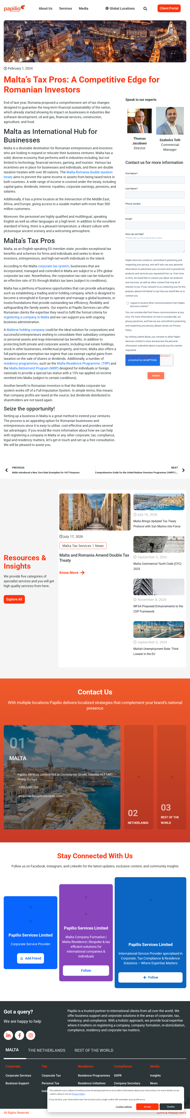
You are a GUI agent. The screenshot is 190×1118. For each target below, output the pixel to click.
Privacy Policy (78, 1094)
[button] (147, 8)
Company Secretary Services (127, 1085)
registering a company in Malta (26, 317)
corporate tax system (53, 266)
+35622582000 (29, 790)
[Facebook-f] (19, 1035)
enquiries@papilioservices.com (40, 806)
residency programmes (21, 363)
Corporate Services (18, 1075)
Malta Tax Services (76, 545)
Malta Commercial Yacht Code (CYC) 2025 (157, 566)
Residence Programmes (94, 1075)
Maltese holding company (26, 330)
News (99, 545)
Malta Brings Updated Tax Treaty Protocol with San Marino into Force (156, 523)
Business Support (17, 1083)
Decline (171, 1106)
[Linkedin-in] (8, 1035)
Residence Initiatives (92, 1083)
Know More (68, 572)
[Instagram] (30, 1035)
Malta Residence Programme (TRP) (83, 363)
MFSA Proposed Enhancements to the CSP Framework (158, 609)
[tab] (15, 1050)
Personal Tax (50, 1083)
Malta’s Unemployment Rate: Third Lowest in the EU (155, 651)
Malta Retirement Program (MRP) (34, 368)
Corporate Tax (51, 1075)
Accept (147, 1106)
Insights (155, 1075)
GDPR (118, 1075)
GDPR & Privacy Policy (171, 1112)
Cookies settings (124, 1106)
